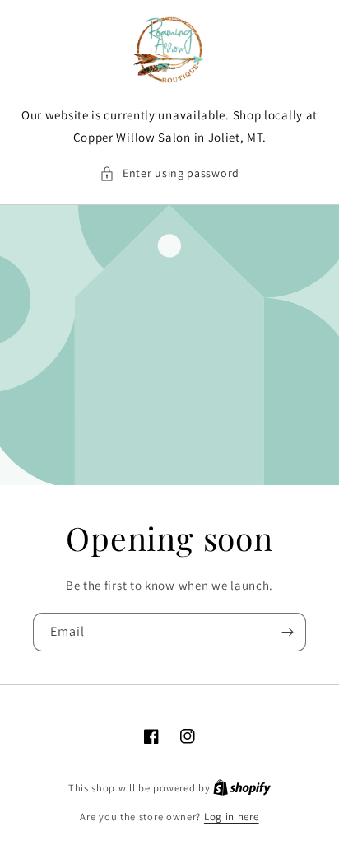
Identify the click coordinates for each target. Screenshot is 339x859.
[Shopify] (242, 788)
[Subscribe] (287, 632)
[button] (169, 173)
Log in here (231, 817)
